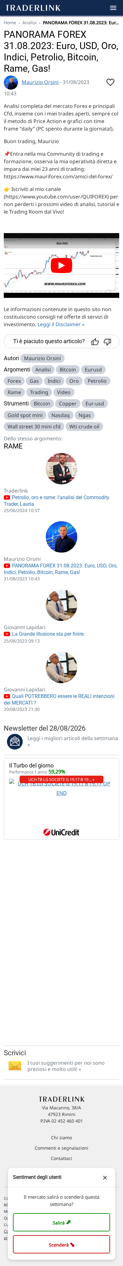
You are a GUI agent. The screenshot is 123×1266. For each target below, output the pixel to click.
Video (64, 392)
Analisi (29, 22)
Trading (39, 392)
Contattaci (61, 1158)
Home (10, 22)
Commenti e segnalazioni (61, 1148)
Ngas (85, 415)
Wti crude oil (84, 426)
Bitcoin (68, 369)
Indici (54, 380)
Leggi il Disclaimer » (61, 324)
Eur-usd (94, 403)
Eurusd (93, 369)
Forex (14, 380)
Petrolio (97, 380)
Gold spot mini (25, 415)
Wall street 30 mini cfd (34, 426)
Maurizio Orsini (40, 82)
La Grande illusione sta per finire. (48, 634)
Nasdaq (60, 415)
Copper (68, 403)
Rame (14, 392)
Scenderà (63, 1244)
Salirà (63, 1222)
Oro (74, 380)
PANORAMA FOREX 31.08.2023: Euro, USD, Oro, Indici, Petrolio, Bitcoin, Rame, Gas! (60, 569)
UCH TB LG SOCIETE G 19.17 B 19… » (61, 779)
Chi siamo (61, 1138)
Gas (34, 380)
